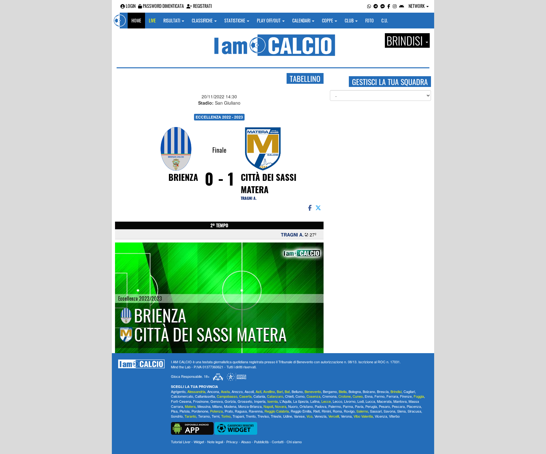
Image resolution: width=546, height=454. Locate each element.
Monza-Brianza (250, 406)
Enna (369, 396)
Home (136, 20)
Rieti (316, 411)
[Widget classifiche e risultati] (236, 427)
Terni (215, 416)
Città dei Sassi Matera (268, 183)
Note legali (215, 441)
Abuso (246, 441)
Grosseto (245, 401)
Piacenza (414, 406)
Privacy (232, 441)
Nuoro (293, 406)
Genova (216, 401)
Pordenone (199, 411)
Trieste (276, 416)
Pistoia (184, 411)
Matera (190, 406)
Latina (314, 401)
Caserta (245, 396)
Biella (343, 391)
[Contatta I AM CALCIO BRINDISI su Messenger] (382, 6)
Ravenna (256, 411)
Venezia (320, 416)
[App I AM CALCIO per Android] (401, 6)
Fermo (379, 396)
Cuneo (358, 396)
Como (300, 396)
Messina (203, 406)
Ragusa (241, 411)
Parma (348, 406)
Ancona (213, 391)
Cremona (329, 396)
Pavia (359, 406)
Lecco (337, 401)
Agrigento (178, 391)
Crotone (344, 396)
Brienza (183, 177)
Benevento (313, 391)
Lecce (326, 401)
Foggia (419, 396)
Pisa (174, 411)
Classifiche (203, 20)
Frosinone (201, 401)
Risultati (172, 20)
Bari (280, 391)
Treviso (263, 416)
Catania (259, 396)
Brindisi (396, 391)
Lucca (370, 401)
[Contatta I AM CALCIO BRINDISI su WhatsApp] (369, 6)
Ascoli (249, 391)
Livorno (349, 401)
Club (350, 20)
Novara (280, 406)
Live (152, 20)
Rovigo (349, 411)
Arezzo (237, 391)
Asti (258, 391)
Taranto (190, 416)
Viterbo (394, 416)
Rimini (326, 411)
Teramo (204, 416)
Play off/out (269, 20)
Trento (251, 416)
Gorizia (230, 401)
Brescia (383, 391)
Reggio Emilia (301, 411)
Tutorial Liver (181, 441)
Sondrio (177, 416)
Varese (299, 416)
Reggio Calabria (276, 411)
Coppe (328, 20)
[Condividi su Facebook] (309, 207)
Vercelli (333, 416)
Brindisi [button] (405, 40)
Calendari (301, 20)
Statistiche (235, 20)
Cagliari (409, 391)
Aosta (225, 391)
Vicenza (381, 416)
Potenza (216, 411)
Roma (337, 411)
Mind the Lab (181, 366)
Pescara (398, 406)
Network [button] (417, 6)
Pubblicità (261, 441)
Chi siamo (294, 441)
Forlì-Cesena (181, 401)
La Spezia (300, 401)
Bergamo (330, 391)
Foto (369, 20)
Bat (287, 391)
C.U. (384, 20)
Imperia (259, 401)
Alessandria (196, 391)
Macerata (384, 401)
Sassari (376, 411)
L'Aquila (285, 401)
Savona (389, 411)
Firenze (406, 396)
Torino (226, 416)
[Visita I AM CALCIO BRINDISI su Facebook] (388, 6)
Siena (401, 411)
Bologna (355, 391)
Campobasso (227, 396)
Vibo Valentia (363, 416)
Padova (320, 406)
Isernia (272, 401)
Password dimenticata (163, 6)
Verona (346, 416)
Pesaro (384, 406)
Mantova (400, 401)
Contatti (277, 441)
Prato (229, 411)
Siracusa (414, 411)
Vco (309, 416)
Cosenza (313, 396)
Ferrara (392, 396)
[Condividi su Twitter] (319, 207)
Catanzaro (275, 396)
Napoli (268, 406)
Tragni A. (249, 198)
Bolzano (369, 391)
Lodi (360, 401)
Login (130, 6)
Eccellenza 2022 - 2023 (219, 117)
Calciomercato (182, 396)
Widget (199, 441)
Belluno (297, 391)
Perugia (371, 406)
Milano (217, 406)
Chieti (289, 396)
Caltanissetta (205, 396)
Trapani (238, 416)
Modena (230, 406)
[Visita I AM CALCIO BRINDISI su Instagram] (395, 6)
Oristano (306, 406)
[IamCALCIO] (141, 363)
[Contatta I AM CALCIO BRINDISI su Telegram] (375, 6)
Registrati (202, 6)
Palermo (334, 406)
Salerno (362, 411)
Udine (287, 416)
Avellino (269, 391)
